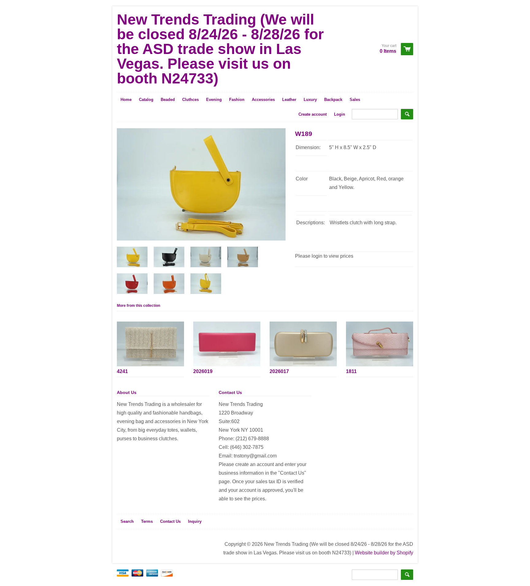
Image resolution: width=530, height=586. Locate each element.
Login (339, 114)
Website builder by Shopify (384, 552)
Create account (312, 114)
